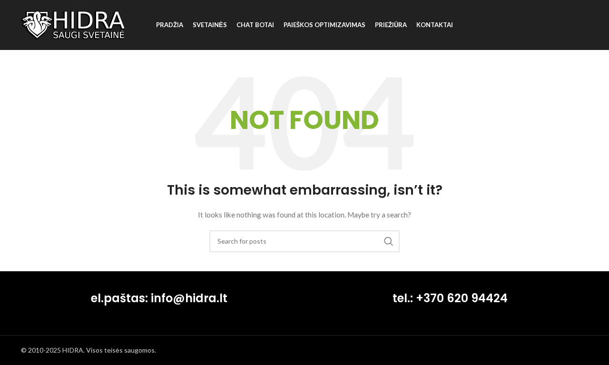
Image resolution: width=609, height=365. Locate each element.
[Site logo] (73, 24)
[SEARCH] (389, 241)
